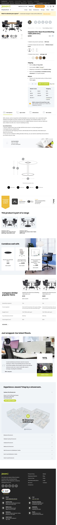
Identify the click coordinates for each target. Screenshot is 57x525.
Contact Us (30, 485)
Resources (30, 3)
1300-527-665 (24, 6)
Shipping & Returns (32, 476)
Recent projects (5, 3)
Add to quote (43, 84)
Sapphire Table (5, 230)
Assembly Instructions (33, 480)
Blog (44, 476)
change (41, 67)
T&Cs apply (32, 80)
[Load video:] (45, 368)
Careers (45, 482)
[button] (47, 6)
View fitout (44, 375)
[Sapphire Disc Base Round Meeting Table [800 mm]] (9, 222)
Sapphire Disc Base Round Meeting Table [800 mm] (8, 232)
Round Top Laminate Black (8, 260)
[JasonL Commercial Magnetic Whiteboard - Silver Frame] (35, 253)
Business (11, 1)
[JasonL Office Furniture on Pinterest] (16, 485)
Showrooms (24, 3)
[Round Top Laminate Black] (8, 253)
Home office (18, 1)
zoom (12, 25)
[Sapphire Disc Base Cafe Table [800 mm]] (28, 222)
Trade (24, 1)
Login (44, 480)
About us (12, 3)
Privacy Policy (31, 474)
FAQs (44, 478)
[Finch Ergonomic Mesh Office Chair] (21, 253)
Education (30, 1)
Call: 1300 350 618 (8, 398)
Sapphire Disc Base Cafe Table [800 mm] (28, 232)
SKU (50, 36)
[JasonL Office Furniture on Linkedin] (9, 485)
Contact (48, 97)
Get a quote (39, 6)
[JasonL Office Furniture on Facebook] (6, 485)
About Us (30, 482)
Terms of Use (31, 478)
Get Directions (10, 400)
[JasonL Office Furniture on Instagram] (13, 485)
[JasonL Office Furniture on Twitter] (2, 485)
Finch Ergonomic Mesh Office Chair (22, 260)
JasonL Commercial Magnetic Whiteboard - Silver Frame (35, 261)
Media (44, 474)
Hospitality (36, 1)
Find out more (46, 13)
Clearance (17, 3)
